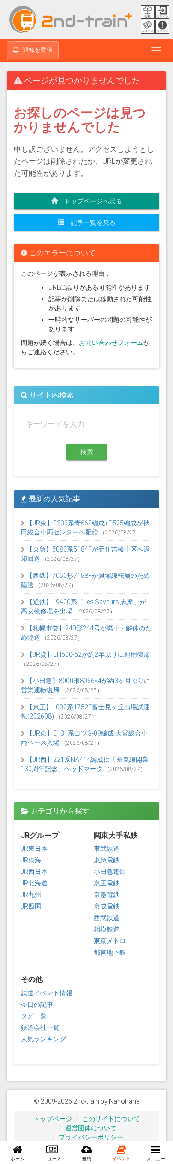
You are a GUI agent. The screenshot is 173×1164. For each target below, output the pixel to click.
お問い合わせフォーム (111, 342)
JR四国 (31, 906)
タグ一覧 (34, 1016)
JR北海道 (34, 883)
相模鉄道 (106, 929)
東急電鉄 (106, 860)
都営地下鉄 (110, 952)
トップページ (52, 1118)
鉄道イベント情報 (46, 993)
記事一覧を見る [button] (90, 222)
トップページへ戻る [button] (90, 201)
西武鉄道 (106, 917)
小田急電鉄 (110, 871)
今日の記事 (37, 1004)
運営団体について (91, 1128)
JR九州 (31, 894)
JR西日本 (34, 871)
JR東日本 (34, 848)
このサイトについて (111, 1118)
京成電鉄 (106, 906)
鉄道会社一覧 (40, 1027)
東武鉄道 (106, 848)
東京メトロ (110, 940)
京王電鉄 (106, 883)
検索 (86, 452)
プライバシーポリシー (91, 1137)
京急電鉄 (106, 894)
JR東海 (31, 860)
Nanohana (124, 1101)
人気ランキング (43, 1039)
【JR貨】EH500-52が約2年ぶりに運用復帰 (87, 654)
